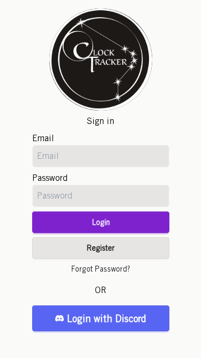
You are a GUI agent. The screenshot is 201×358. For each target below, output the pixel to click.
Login (101, 222)
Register (101, 248)
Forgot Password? (100, 269)
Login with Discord (106, 318)
